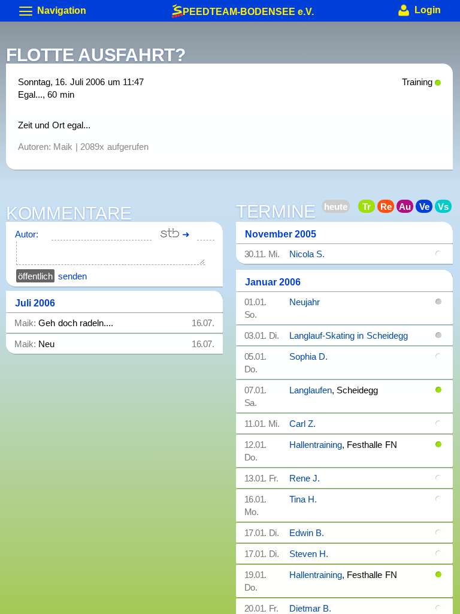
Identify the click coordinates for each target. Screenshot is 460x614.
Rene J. (304, 478)
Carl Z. (302, 424)
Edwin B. (306, 533)
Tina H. (303, 499)
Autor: (26, 234)
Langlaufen (310, 390)
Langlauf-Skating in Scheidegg (348, 335)
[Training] (370, 208)
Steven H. (308, 554)
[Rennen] (389, 208)
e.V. (248, 10)
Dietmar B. (310, 608)
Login (426, 10)
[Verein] (427, 208)
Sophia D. (308, 356)
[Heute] (351, 208)
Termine (276, 212)
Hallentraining (315, 445)
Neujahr (304, 302)
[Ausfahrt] (408, 208)
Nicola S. (307, 254)
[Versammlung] (447, 208)
